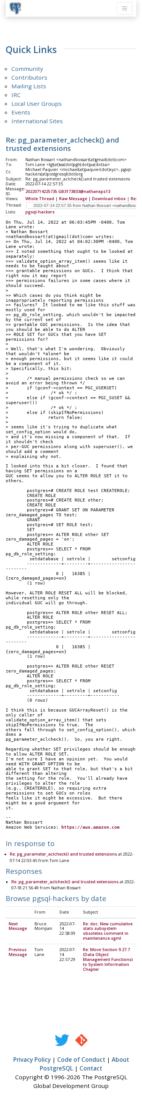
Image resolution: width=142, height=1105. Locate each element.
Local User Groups (36, 103)
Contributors (29, 77)
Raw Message (73, 198)
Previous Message (18, 952)
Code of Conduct (81, 1059)
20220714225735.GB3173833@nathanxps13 (67, 191)
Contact (91, 1068)
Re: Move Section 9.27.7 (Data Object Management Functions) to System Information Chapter (108, 959)
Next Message (18, 926)
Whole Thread (39, 198)
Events (20, 112)
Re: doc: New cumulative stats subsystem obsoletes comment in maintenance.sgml (108, 931)
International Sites (37, 121)
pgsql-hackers (40, 212)
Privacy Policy (32, 1059)
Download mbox (109, 198)
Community (27, 68)
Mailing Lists (28, 86)
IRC (16, 95)
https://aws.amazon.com (90, 827)
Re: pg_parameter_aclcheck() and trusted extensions (63, 854)
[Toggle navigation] (125, 8)
